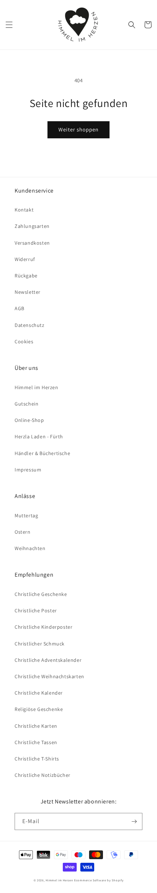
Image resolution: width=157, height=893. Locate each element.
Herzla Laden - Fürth (39, 436)
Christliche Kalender (39, 692)
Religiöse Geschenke (39, 709)
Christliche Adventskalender (48, 660)
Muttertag (26, 515)
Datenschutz (30, 325)
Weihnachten (30, 548)
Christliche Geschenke (41, 594)
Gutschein (26, 403)
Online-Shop (29, 420)
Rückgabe (26, 275)
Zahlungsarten (32, 226)
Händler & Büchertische (42, 453)
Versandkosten (32, 243)
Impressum (28, 469)
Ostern (23, 532)
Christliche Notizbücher (42, 775)
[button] (9, 25)
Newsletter (28, 292)
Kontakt (24, 209)
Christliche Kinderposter (43, 627)
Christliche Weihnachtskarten (49, 676)
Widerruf (25, 259)
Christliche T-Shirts (37, 758)
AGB (19, 308)
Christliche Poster (36, 610)
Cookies (24, 341)
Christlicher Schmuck (40, 643)
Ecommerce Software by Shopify (98, 880)
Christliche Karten (36, 726)
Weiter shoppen (78, 129)
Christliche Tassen (36, 742)
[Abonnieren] (134, 821)
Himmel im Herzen (36, 387)
